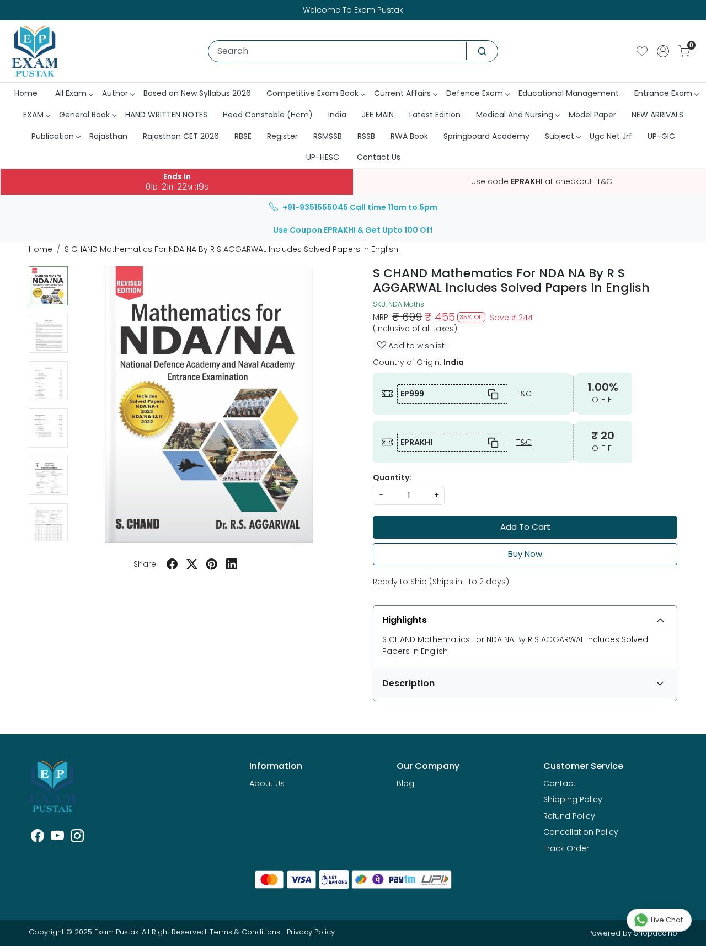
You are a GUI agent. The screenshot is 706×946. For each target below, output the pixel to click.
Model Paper (592, 114)
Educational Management (568, 93)
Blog (405, 783)
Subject (559, 136)
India (337, 114)
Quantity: (392, 477)
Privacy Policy (311, 932)
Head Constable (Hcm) (268, 114)
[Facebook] (37, 838)
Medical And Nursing (514, 114)
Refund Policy (569, 815)
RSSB (366, 136)
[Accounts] (662, 51)
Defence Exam (474, 93)
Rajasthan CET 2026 (181, 136)
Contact (559, 783)
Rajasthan (108, 136)
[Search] (482, 51)
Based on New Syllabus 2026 (197, 93)
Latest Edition (435, 114)
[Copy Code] (493, 394)
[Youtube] (57, 838)
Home (26, 93)
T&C (604, 182)
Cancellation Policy (580, 831)
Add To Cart (525, 527)
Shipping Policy (572, 799)
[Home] (35, 51)
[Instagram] (77, 838)
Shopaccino (655, 933)
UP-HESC (322, 157)
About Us (267, 783)
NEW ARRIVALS (657, 114)
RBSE (243, 136)
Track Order (566, 848)
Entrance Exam (663, 93)
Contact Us (378, 157)
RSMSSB (327, 136)
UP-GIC (661, 136)
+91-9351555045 (315, 207)
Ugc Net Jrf (611, 136)
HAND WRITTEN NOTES (166, 114)
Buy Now (525, 554)
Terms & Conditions (245, 932)
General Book (84, 114)
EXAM (33, 114)
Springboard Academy (486, 136)
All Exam (71, 93)
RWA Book (409, 136)
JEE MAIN (378, 114)
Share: (145, 563)
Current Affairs (402, 93)
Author (115, 93)
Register (282, 136)
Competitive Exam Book (312, 93)
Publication (52, 136)
